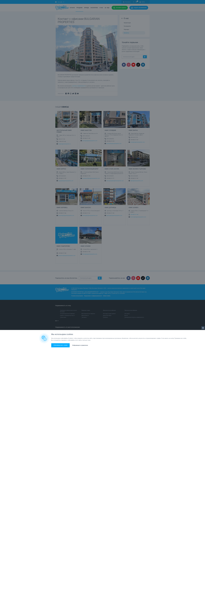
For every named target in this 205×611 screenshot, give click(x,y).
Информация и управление (80, 345)
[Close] (203, 327)
